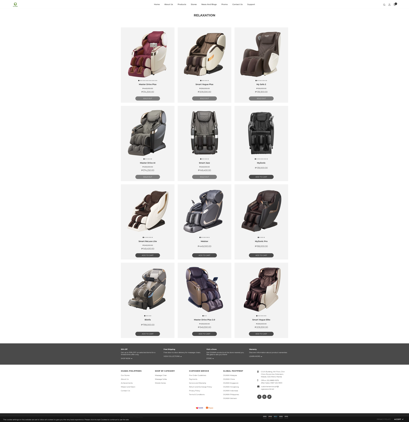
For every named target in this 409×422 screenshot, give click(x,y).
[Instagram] (264, 397)
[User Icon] (389, 4)
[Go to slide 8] (149, 80)
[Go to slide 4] (143, 80)
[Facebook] (259, 397)
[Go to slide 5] (144, 80)
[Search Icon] (384, 5)
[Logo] (25, 4)
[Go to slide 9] (150, 80)
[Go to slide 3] (141, 80)
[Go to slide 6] (146, 80)
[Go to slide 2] (140, 80)
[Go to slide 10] (152, 80)
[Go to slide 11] (153, 80)
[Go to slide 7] (147, 80)
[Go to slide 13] (156, 80)
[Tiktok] (269, 397)
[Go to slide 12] (155, 80)
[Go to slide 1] (138, 80)
